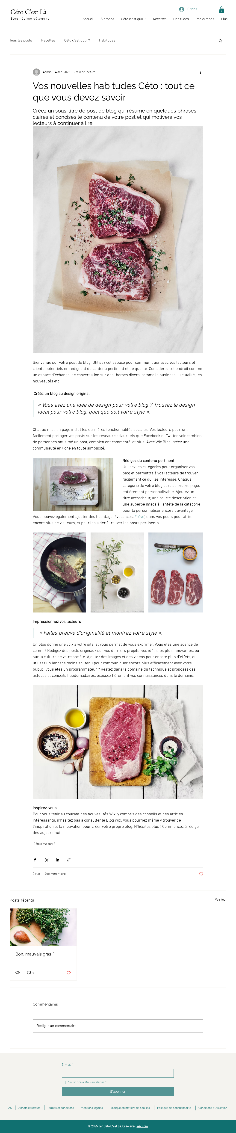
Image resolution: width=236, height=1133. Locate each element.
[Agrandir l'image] (59, 572)
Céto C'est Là (28, 11)
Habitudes (107, 40)
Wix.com (142, 1126)
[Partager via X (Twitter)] (46, 860)
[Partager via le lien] (69, 860)
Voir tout (220, 900)
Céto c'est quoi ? (77, 40)
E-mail (67, 1065)
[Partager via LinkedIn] (57, 860)
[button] (221, 9)
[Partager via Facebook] (35, 860)
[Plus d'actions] (200, 72)
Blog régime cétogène (30, 19)
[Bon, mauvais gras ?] (43, 927)
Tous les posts (21, 40)
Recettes (48, 40)
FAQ (9, 1107)
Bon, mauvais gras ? (34, 954)
